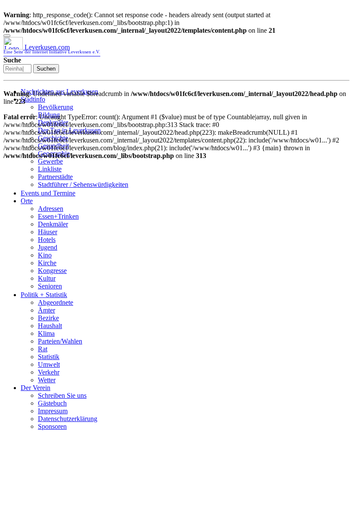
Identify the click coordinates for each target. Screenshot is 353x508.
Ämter (46, 310)
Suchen (46, 68)
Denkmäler (53, 224)
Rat (42, 349)
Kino (45, 255)
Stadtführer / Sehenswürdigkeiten (83, 184)
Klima (46, 333)
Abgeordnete (55, 302)
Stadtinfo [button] (33, 99)
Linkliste (50, 169)
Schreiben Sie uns (62, 395)
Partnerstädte (55, 176)
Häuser (47, 231)
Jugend (47, 247)
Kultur (47, 278)
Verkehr (48, 372)
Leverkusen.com (51, 48)
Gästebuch (52, 403)
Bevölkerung (55, 107)
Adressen (50, 208)
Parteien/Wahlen (60, 341)
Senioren (50, 286)
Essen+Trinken (58, 216)
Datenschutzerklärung (67, 418)
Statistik (48, 356)
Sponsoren (52, 426)
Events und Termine (48, 193)
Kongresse (52, 270)
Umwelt (49, 364)
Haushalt (50, 325)
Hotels (47, 239)
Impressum (53, 411)
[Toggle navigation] (6, 35)
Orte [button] (27, 200)
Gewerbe (50, 161)
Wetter (47, 380)
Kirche (47, 262)
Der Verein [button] (35, 387)
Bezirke (48, 318)
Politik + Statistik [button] (44, 294)
